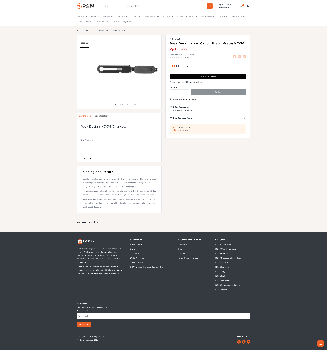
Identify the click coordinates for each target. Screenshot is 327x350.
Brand (132, 249)
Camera (80, 16)
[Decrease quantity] (172, 92)
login (178, 82)
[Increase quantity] (186, 92)
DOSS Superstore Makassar (227, 285)
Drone (222, 16)
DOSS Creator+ (136, 262)
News (88, 21)
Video (93, 16)
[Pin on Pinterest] (239, 56)
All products (88, 30)
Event (79, 21)
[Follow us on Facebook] (244, 342)
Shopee (181, 253)
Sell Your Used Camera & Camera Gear (147, 267)
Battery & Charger (185, 16)
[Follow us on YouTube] (248, 342)
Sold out (218, 92)
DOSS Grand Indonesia (225, 249)
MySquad (127, 21)
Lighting (121, 16)
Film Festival (102, 21)
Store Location (136, 244)
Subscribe (84, 324)
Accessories (206, 16)
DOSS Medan (221, 290)
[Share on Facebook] (234, 56)
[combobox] (158, 6)
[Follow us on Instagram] (239, 342)
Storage (166, 16)
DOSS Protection (137, 258)
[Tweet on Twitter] (244, 56)
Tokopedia (182, 244)
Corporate (134, 253)
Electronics (237, 16)
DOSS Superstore (223, 244)
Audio (134, 16)
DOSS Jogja (220, 271)
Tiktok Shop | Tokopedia (189, 258)
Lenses (106, 16)
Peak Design (176, 55)
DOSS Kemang (222, 253)
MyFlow (115, 21)
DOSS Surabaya (222, 262)
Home (79, 30)
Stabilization (150, 16)
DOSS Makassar (222, 280)
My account (223, 7)
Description (85, 116)
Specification (101, 116)
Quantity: (174, 87)
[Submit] (210, 6)
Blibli (180, 249)
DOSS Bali (220, 276)
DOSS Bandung (222, 267)
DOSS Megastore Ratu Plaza (228, 258)
